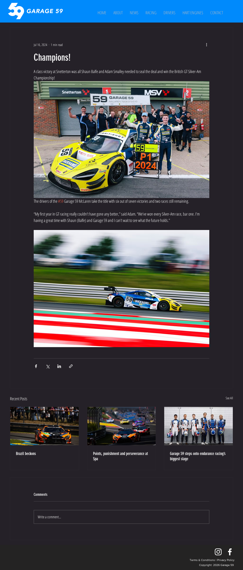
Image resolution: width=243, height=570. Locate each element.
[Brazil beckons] (44, 426)
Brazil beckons (26, 453)
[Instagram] (218, 551)
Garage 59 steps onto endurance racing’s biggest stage (197, 456)
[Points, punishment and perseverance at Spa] (121, 426)
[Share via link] (71, 366)
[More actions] (206, 44)
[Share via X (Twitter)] (47, 366)
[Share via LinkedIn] (59, 366)
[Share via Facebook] (36, 366)
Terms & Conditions (202, 560)
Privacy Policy (225, 560)
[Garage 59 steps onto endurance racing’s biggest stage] (198, 426)
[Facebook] (229, 551)
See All (229, 398)
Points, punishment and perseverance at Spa (120, 456)
